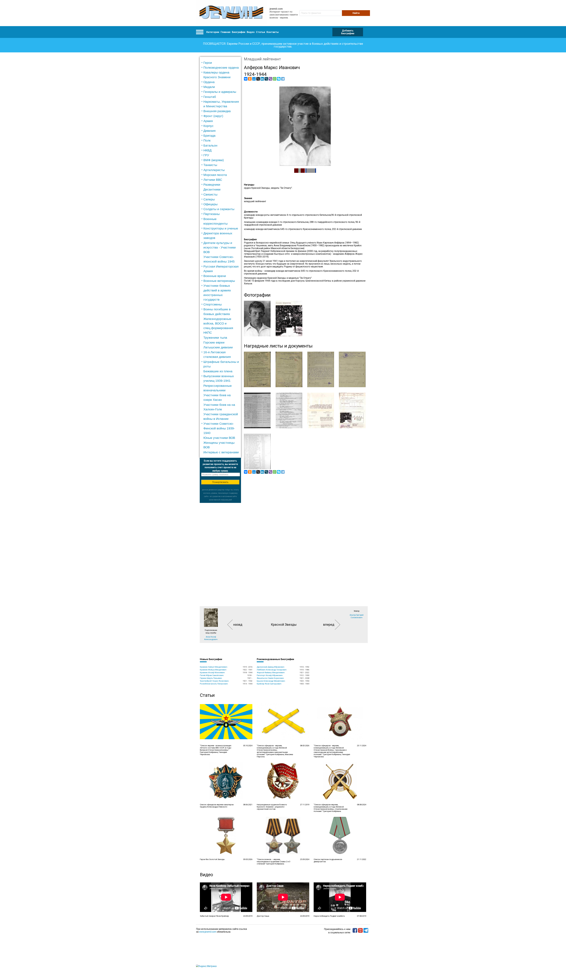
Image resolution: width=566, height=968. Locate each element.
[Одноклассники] (250, 79)
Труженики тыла (215, 337)
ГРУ (206, 155)
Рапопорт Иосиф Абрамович (270, 675)
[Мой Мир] (254, 79)
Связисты (210, 194)
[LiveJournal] (266, 79)
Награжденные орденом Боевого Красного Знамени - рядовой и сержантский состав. (272, 806)
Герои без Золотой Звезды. (212, 859)
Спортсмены (212, 304)
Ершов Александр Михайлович (271, 681)
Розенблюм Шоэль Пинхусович (214, 684)
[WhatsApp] (274, 79)
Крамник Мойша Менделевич (213, 670)
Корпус (208, 125)
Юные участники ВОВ (219, 437)
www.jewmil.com (207, 931)
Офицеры (210, 204)
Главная (225, 32)
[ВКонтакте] (245, 79)
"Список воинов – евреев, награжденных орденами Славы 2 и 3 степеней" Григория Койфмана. (273, 861)
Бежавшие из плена (217, 371)
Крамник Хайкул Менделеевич (213, 667)
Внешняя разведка (217, 111)
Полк (206, 140)
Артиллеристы (214, 170)
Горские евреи (213, 342)
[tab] (221, 62)
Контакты (272, 32)
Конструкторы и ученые (220, 228)
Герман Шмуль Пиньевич (211, 678)
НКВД (207, 150)
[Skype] (278, 79)
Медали (209, 87)
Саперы (209, 199)
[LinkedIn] (262, 79)
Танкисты (210, 165)
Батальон (210, 145)
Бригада (209, 135)
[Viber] (270, 79)
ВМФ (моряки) (213, 160)
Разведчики (211, 184)
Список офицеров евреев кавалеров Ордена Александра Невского (217, 805)
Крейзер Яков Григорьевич (269, 684)
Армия (208, 121)
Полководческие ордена (221, 67)
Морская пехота (215, 174)
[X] (258, 79)
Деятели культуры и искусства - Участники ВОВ (219, 247)
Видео (251, 32)
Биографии (238, 32)
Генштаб (209, 96)
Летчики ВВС (212, 179)
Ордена (209, 82)
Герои (207, 62)
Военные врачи (214, 276)
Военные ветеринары (219, 280)
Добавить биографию (347, 32)
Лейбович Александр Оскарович (272, 670)
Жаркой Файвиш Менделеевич (271, 672)
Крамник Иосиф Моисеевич (212, 672)
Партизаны (211, 214)
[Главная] (231, 13)
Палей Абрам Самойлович (212, 675)
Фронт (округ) (213, 116)
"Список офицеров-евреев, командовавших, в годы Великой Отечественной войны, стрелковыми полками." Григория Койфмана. (330, 807)
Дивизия (209, 130)
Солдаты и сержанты (218, 209)
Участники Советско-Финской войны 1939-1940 (219, 428)
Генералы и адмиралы (219, 91)
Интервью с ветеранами (221, 452)
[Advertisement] (220, 547)
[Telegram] (283, 79)
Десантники (212, 189)
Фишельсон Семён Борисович (270, 678)
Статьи (260, 32)
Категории (212, 32)
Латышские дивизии (218, 347)
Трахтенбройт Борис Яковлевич (214, 681)
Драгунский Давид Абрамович (270, 667)
